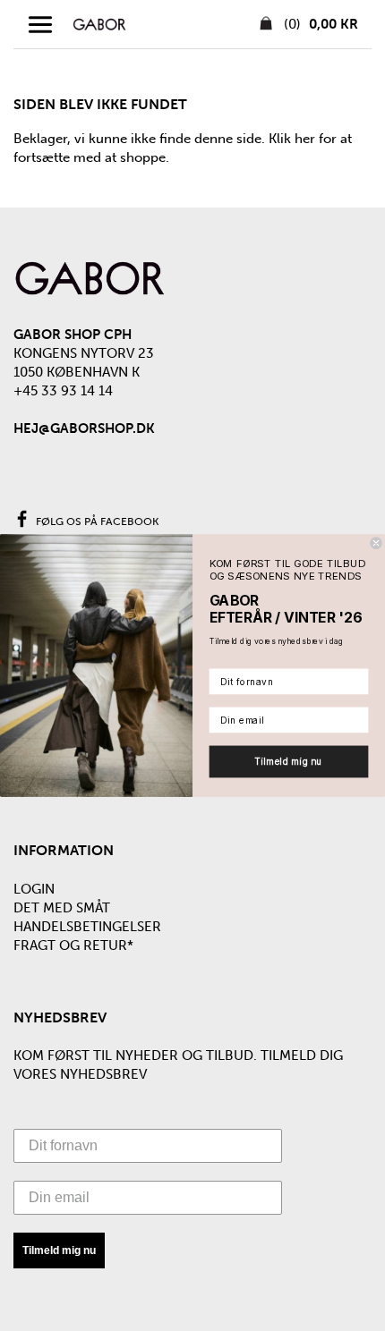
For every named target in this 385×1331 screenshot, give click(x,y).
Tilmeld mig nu (59, 1250)
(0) (319, 24)
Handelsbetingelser (87, 927)
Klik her (292, 139)
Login (34, 889)
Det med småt (61, 908)
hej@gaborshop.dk (84, 428)
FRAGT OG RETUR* (73, 945)
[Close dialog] (376, 543)
